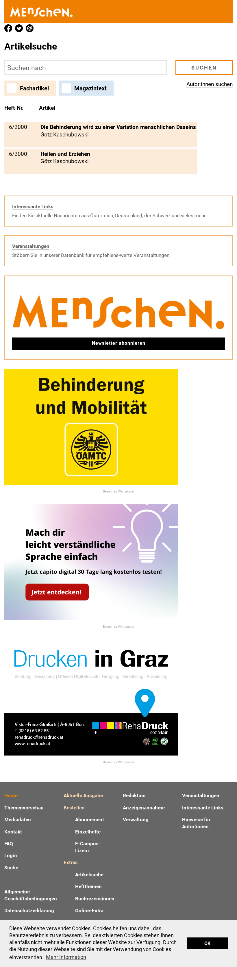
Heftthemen (88, 886)
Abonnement (89, 819)
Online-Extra (89, 910)
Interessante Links (32, 206)
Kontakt (13, 832)
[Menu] (225, 11)
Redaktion (134, 795)
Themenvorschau (24, 808)
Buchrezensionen (94, 899)
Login (10, 855)
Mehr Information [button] (66, 957)
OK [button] (207, 943)
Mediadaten (17, 819)
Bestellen (74, 808)
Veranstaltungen (30, 246)
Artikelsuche (89, 874)
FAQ (8, 843)
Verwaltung (136, 819)
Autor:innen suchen (209, 84)
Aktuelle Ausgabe (83, 795)
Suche (11, 868)
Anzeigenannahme (144, 808)
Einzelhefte (88, 832)
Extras (71, 862)
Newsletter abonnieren (118, 343)
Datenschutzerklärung (29, 910)
